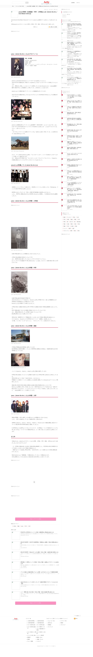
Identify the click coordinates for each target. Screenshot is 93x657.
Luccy (22, 547)
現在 (74, 217)
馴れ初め (79, 221)
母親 (64, 226)
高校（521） (46, 9)
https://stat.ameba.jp (17, 294)
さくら (68, 75)
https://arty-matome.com (18, 121)
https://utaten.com (17, 183)
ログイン (78, 2)
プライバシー (63, 624)
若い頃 (71, 221)
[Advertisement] (24, 40)
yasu (22, 526)
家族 (72, 219)
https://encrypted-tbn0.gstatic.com (20, 367)
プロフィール (66, 230)
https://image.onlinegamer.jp (19, 151)
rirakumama (23, 556)
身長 (68, 219)
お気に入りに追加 (53, 26)
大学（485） (51, 9)
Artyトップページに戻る (35, 518)
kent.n (22, 567)
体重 (70, 228)
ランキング (69, 217)
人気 (78, 217)
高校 (18, 526)
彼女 (75, 230)
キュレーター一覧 (51, 620)
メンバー (65, 228)
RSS (76, 618)
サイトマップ (50, 626)
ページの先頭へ (76, 615)
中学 (26, 526)
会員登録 (73, 2)
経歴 (71, 230)
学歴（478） (56, 9)
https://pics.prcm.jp (17, 77)
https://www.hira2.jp (17, 343)
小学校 (14, 526)
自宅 (78, 230)
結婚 (64, 217)
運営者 (62, 622)
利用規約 (49, 624)
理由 (76, 226)
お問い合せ (50, 622)
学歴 (64, 221)
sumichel (68, 66)
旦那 (73, 228)
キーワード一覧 (63, 620)
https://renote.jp (16, 413)
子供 (64, 219)
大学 (29, 526)
